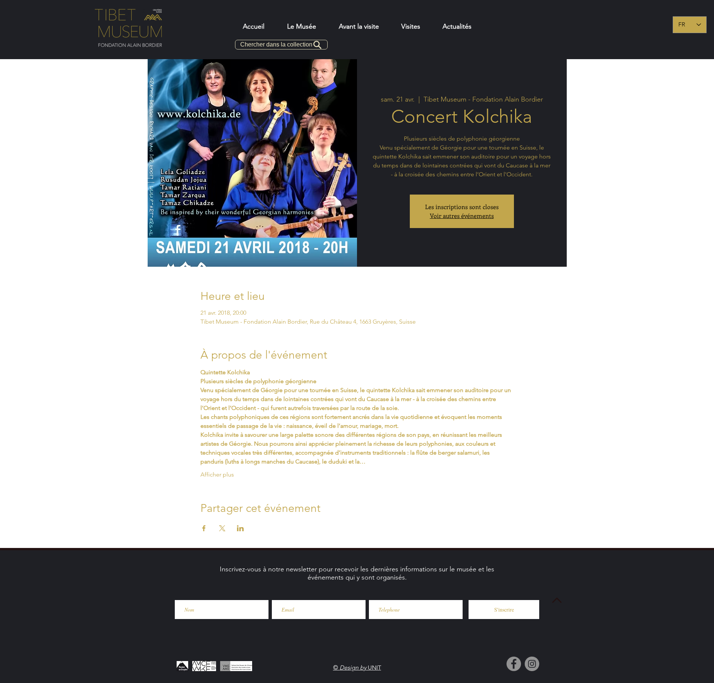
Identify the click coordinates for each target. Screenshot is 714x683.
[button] (358, 26)
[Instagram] (532, 664)
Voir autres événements (462, 215)
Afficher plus (217, 474)
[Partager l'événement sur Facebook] (204, 528)
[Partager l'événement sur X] (222, 528)
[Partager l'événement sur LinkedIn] (240, 528)
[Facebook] (513, 664)
